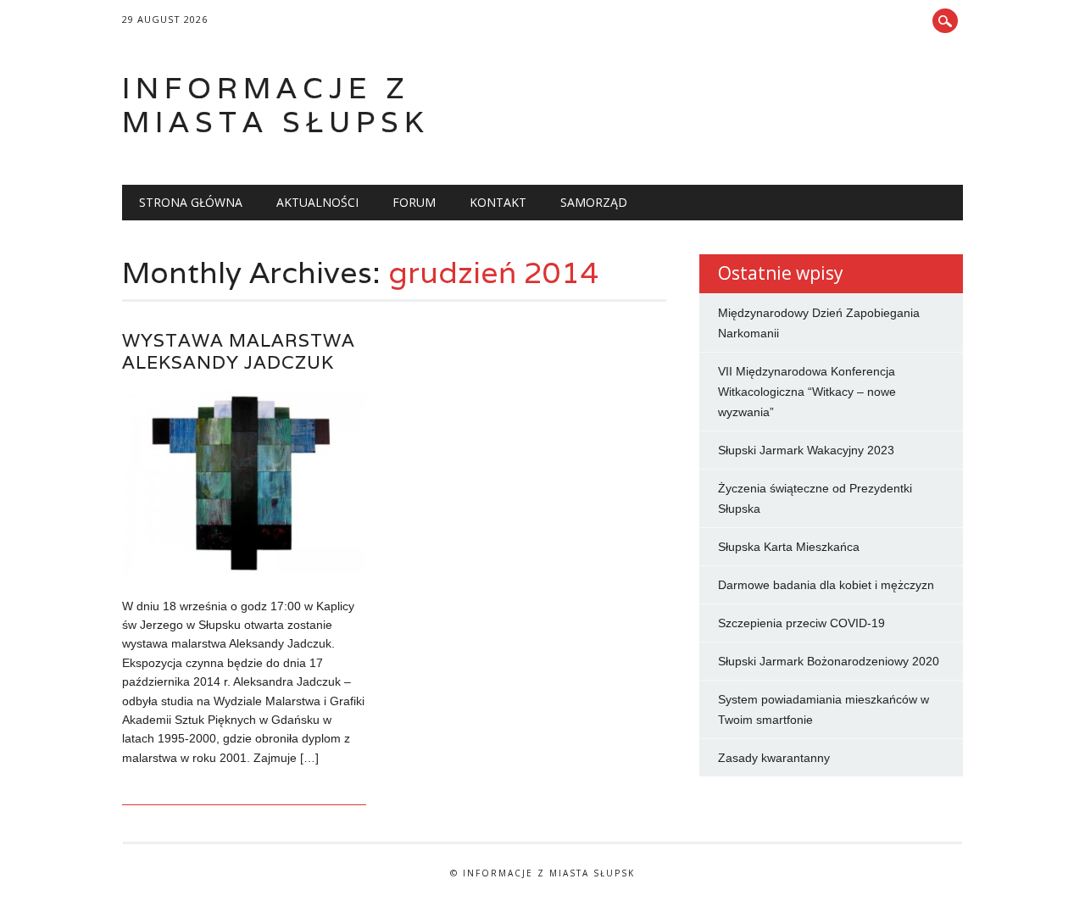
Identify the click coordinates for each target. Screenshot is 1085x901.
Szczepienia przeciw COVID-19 (801, 623)
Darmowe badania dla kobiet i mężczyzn (826, 585)
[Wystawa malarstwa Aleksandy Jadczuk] (244, 569)
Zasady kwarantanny (774, 758)
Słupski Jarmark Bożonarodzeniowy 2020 (828, 661)
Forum (414, 202)
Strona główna (190, 202)
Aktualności (317, 202)
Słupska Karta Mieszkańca (789, 546)
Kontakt (498, 202)
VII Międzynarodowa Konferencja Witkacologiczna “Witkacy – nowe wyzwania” (807, 391)
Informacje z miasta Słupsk (275, 105)
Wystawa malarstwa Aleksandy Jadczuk (238, 351)
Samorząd (593, 202)
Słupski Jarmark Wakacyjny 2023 (806, 450)
